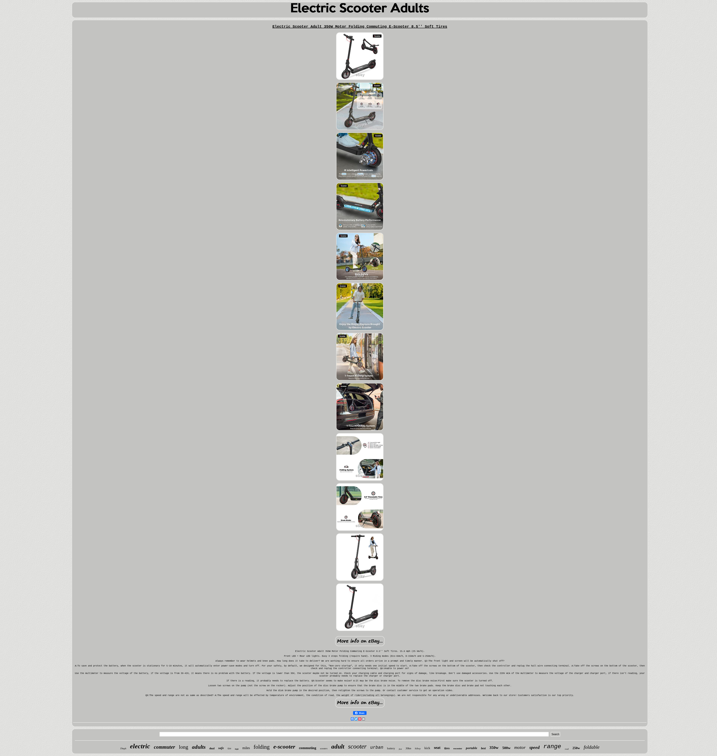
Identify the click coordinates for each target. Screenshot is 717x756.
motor (520, 747)
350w (494, 747)
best (483, 748)
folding (262, 747)
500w (506, 748)
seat (437, 747)
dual (212, 748)
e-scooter (284, 746)
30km (408, 748)
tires (447, 748)
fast (400, 749)
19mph (123, 748)
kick (427, 748)
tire (229, 748)
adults (199, 747)
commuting (307, 748)
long (183, 747)
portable (471, 748)
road (567, 749)
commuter (164, 747)
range (552, 746)
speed (534, 747)
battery (391, 748)
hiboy (418, 748)
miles (246, 748)
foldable (592, 747)
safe (221, 748)
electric (140, 746)
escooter (457, 748)
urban (376, 747)
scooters (324, 748)
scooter (357, 746)
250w (576, 748)
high (237, 749)
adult (337, 746)
